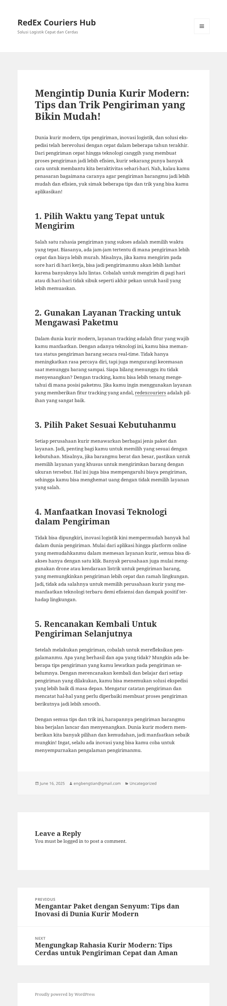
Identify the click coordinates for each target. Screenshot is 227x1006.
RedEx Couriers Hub (56, 22)
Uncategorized (143, 783)
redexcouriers (150, 392)
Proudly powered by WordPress (65, 994)
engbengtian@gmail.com (97, 783)
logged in (73, 841)
